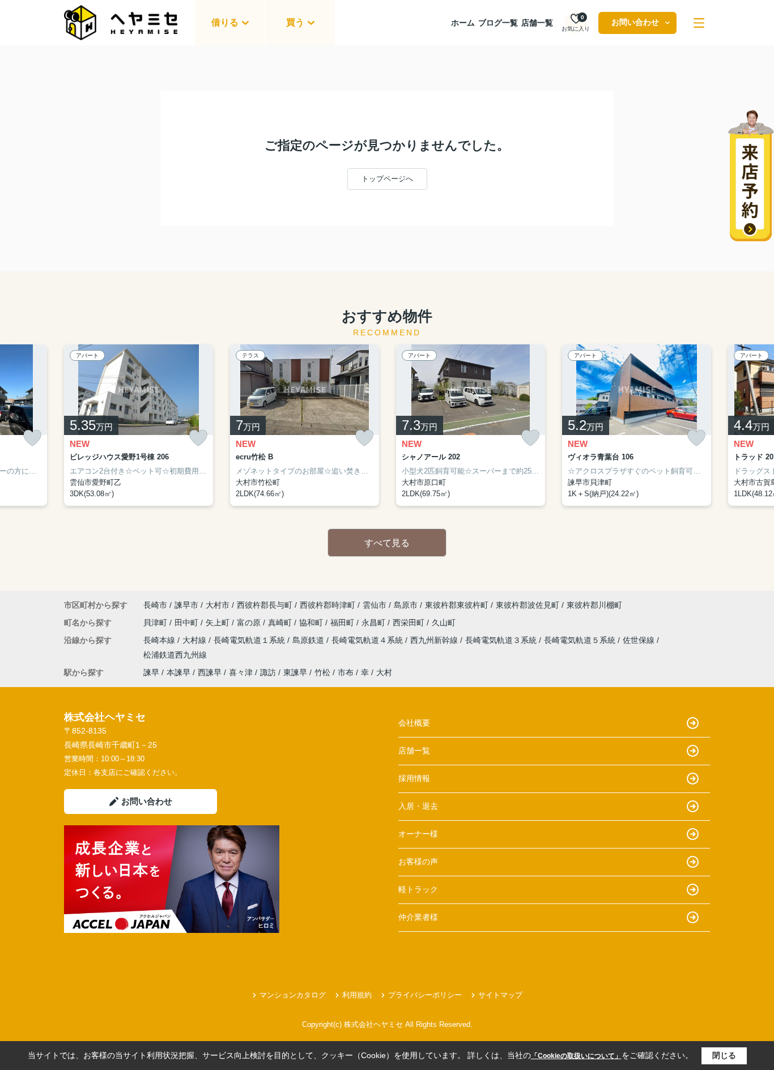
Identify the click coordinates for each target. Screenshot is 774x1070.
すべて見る (387, 543)
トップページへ (387, 178)
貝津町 (156, 622)
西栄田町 (410, 622)
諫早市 (186, 604)
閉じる (724, 1055)
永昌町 (375, 622)
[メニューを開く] (699, 23)
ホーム (463, 22)
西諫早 (210, 672)
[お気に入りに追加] (32, 438)
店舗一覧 (537, 22)
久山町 (444, 622)
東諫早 (295, 672)
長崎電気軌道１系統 (250, 640)
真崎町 (281, 622)
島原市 (406, 604)
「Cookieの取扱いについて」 (576, 1056)
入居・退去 (418, 806)
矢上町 (219, 622)
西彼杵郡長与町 (264, 604)
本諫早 (178, 672)
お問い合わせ (635, 22)
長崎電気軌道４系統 (368, 640)
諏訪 (268, 672)
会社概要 (414, 722)
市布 (346, 672)
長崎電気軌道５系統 (581, 640)
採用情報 (414, 778)
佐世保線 (640, 640)
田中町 (188, 622)
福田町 (343, 622)
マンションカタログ (293, 995)
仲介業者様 (418, 917)
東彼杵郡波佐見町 (527, 604)
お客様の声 (418, 861)
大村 (384, 672)
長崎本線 (160, 640)
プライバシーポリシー (425, 995)
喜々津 (241, 672)
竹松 (322, 672)
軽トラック (418, 889)
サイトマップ (500, 995)
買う (295, 22)
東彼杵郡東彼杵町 (456, 604)
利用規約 (357, 995)
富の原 (250, 622)
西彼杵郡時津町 (327, 604)
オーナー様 (418, 833)
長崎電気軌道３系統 (502, 640)
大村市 (217, 604)
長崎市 (155, 604)
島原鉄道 (309, 640)
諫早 (151, 672)
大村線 (195, 640)
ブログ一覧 (498, 22)
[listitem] (139, 425)
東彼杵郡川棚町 (594, 604)
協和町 (312, 622)
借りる (225, 22)
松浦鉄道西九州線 (175, 654)
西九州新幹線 (435, 640)
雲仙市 (374, 604)
